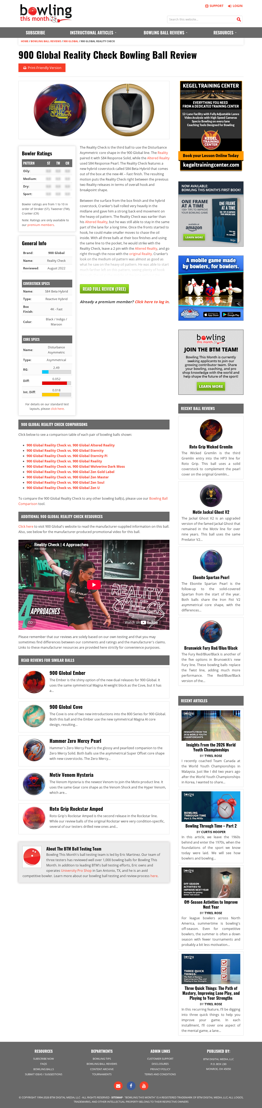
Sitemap (117, 1097)
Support (217, 6)
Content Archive (102, 1069)
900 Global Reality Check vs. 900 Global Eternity (65, 450)
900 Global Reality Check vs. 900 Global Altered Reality (71, 445)
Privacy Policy (160, 1069)
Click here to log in (151, 301)
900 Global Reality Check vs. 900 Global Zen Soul (65, 482)
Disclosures (160, 1064)
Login (238, 6)
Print (44, 68)
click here (57, 409)
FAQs (43, 1064)
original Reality (140, 254)
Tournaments (102, 1074)
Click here (25, 526)
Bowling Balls (43, 1069)
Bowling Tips (102, 1059)
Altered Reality (158, 158)
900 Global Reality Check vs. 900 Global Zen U (63, 488)
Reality (163, 152)
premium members (40, 225)
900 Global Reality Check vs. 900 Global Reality (64, 461)
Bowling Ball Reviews (46, 41)
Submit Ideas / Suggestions (43, 1074)
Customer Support (160, 1059)
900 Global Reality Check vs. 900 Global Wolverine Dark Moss (76, 466)
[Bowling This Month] (46, 20)
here (154, 876)
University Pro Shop (76, 870)
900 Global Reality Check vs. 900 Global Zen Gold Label (70, 472)
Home (24, 41)
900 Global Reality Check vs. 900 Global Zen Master (68, 477)
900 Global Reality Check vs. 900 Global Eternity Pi (67, 456)
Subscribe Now (43, 1059)
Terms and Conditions (160, 1074)
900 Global (70, 41)
